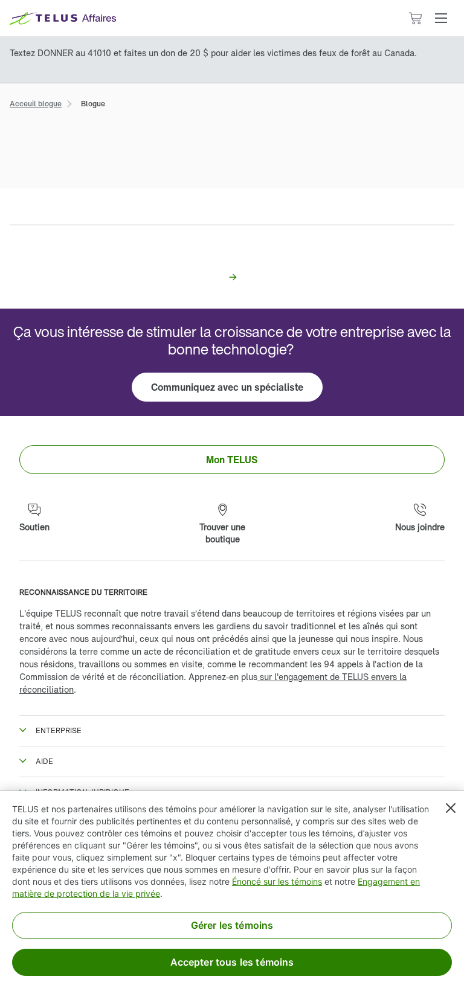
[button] (441, 18)
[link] (35, 102)
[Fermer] (450, 808)
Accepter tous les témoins (232, 962)
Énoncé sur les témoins (277, 881)
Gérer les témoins (232, 925)
